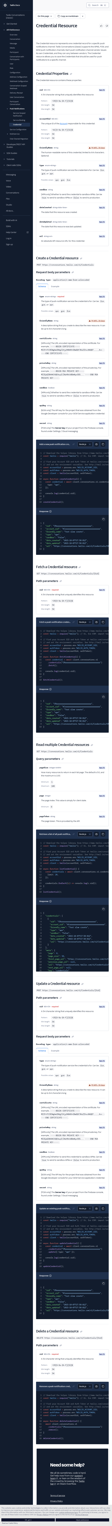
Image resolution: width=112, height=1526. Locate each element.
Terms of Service (81, 1514)
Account (63, 123)
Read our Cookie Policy (10, 1523)
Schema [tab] (42, 286)
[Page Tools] (82, 16)
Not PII (102, 90)
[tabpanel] (72, 362)
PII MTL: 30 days (98, 148)
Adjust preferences (82, 1520)
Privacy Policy (56, 1501)
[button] (16, 23)
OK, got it (28, 1520)
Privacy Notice (42, 1514)
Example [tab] (55, 286)
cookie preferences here (68, 1512)
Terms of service (57, 1495)
